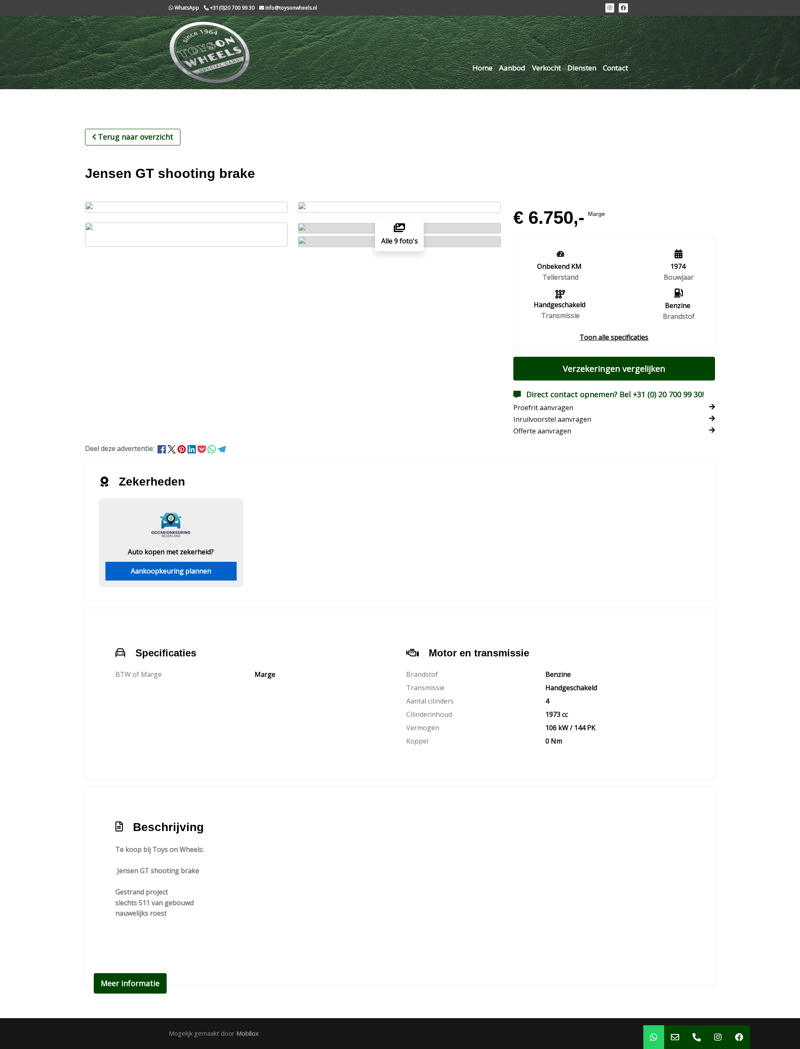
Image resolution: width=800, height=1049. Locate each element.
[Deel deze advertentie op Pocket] (203, 448)
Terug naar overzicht (135, 137)
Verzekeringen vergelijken (614, 368)
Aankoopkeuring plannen (171, 571)
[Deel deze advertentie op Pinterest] (183, 448)
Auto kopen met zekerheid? (171, 551)
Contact (615, 68)
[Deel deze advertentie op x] (172, 448)
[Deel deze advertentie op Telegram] (222, 448)
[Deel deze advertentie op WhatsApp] (213, 448)
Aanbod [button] (512, 68)
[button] (614, 337)
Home (482, 68)
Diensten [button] (582, 68)
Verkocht (546, 68)
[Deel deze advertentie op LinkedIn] (193, 448)
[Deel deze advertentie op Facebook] (163, 448)
